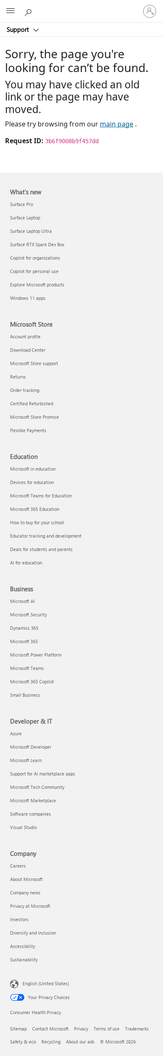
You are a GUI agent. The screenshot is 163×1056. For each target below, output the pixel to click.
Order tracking (24, 390)
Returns (18, 376)
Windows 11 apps (28, 298)
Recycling (51, 1041)
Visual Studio (23, 827)
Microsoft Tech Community (37, 787)
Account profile (25, 336)
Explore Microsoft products (37, 284)
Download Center (28, 350)
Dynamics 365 (24, 628)
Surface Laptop (25, 217)
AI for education (26, 562)
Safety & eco (23, 1041)
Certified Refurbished (31, 403)
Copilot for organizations (35, 258)
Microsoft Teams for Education (41, 495)
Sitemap (18, 1028)
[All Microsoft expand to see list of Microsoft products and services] (10, 11)
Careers (18, 866)
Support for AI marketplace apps (42, 773)
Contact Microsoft (50, 1028)
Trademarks (137, 1028)
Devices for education (32, 482)
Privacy (81, 1028)
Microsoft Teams (27, 668)
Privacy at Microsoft (30, 906)
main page (116, 124)
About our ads (80, 1041)
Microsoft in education (33, 469)
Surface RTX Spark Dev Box (37, 244)
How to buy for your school (37, 522)
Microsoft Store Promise (34, 417)
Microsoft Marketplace (33, 800)
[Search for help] (29, 11)
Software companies (30, 814)
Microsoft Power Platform (35, 655)
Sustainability (24, 959)
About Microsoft (26, 879)
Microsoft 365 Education (34, 509)
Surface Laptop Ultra (31, 231)
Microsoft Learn (26, 760)
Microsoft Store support (34, 363)
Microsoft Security (28, 614)
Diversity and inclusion (33, 933)
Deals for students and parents (41, 549)
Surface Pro (21, 204)
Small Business (25, 695)
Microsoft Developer (30, 747)
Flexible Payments (28, 430)
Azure (16, 733)
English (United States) (46, 983)
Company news (25, 892)
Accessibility (22, 946)
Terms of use (107, 1028)
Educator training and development (46, 536)
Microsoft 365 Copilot (32, 681)
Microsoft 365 (24, 641)
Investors (19, 919)
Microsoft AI (22, 601)
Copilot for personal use (34, 271)
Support (19, 29)
